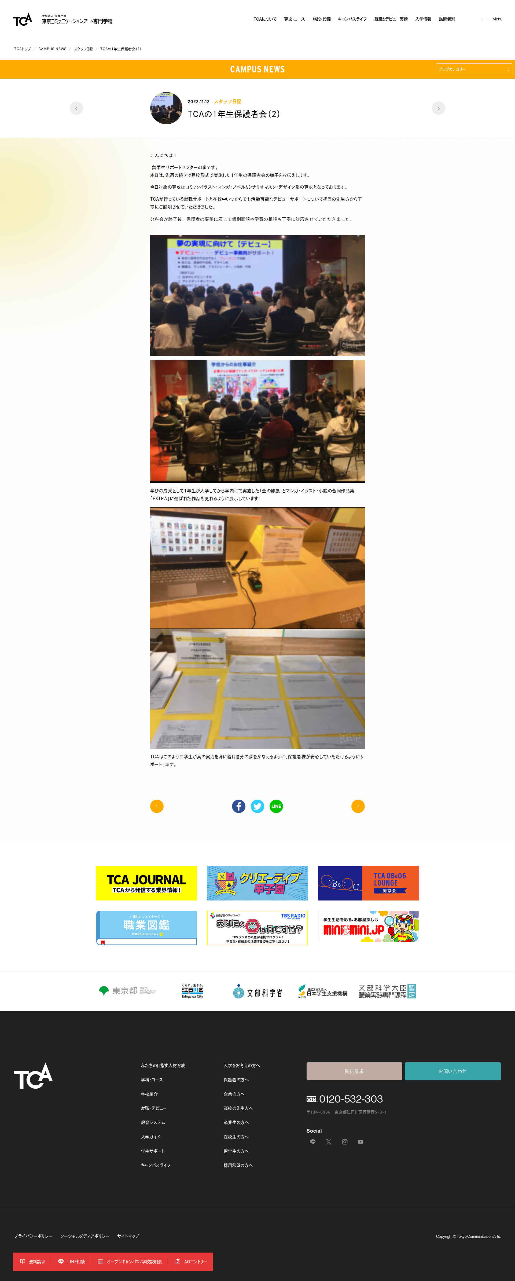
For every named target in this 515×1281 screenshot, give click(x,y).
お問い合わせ (453, 1071)
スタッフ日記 (83, 49)
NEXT (438, 108)
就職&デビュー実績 (391, 19)
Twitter (257, 806)
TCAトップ (22, 49)
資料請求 (354, 1071)
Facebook (238, 806)
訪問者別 (447, 19)
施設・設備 (322, 19)
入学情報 (423, 19)
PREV (76, 108)
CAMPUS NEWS (52, 49)
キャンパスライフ (352, 19)
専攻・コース (294, 19)
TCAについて (265, 19)
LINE (276, 806)
